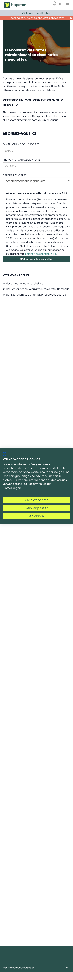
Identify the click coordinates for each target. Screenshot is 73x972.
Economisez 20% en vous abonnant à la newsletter (36, 17)
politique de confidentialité (40, 253)
